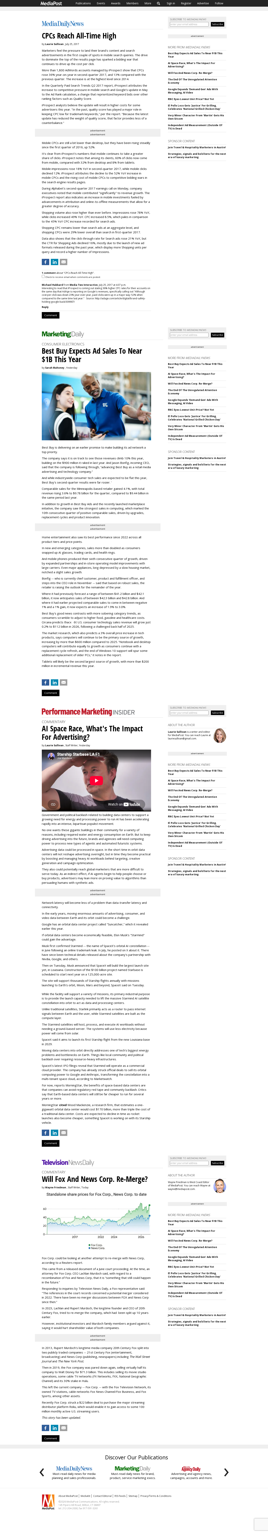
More (147, 3)
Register (186, 3)
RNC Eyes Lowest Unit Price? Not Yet (191, 99)
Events (101, 3)
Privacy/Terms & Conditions (155, 1496)
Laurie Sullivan (54, 44)
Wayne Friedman (55, 1187)
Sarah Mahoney (54, 367)
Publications (83, 3)
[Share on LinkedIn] (54, 262)
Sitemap (133, 1496)
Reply (45, 307)
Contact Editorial (102, 1496)
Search (158, 3)
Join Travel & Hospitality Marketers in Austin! (197, 147)
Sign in (171, 3)
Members (132, 3)
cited (63, 1105)
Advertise (203, 3)
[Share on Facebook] (45, 262)
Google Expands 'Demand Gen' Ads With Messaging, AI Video (193, 91)
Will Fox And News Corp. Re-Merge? (190, 73)
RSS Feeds (120, 1496)
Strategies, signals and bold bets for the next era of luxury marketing (197, 155)
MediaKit (85, 1496)
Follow (219, 3)
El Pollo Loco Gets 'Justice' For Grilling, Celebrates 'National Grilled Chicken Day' (194, 107)
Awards (115, 3)
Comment (50, 315)
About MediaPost (68, 1496)
